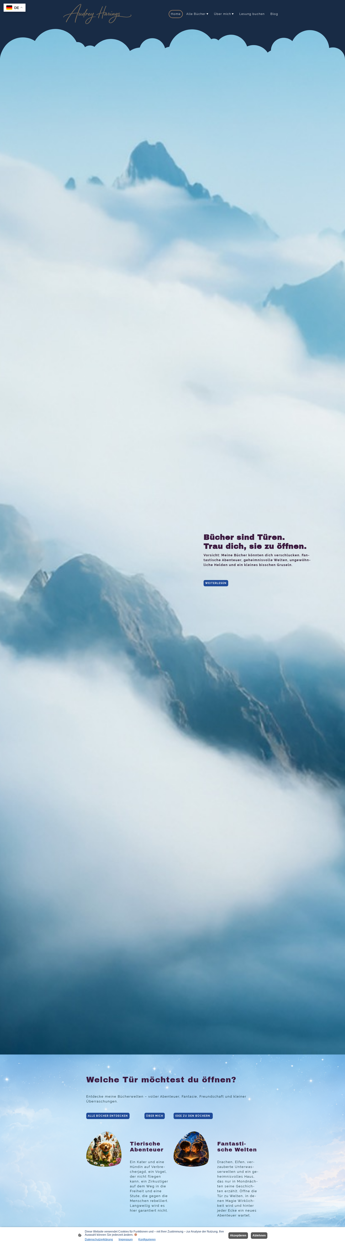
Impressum (126, 1239)
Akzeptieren (238, 1235)
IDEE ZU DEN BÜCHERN (193, 1115)
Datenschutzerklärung (99, 1239)
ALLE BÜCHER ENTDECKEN (108, 1115)
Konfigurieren (147, 1239)
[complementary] (15, 8)
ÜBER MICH (154, 1115)
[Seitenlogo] (97, 14)
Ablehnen (259, 1235)
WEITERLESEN (216, 583)
